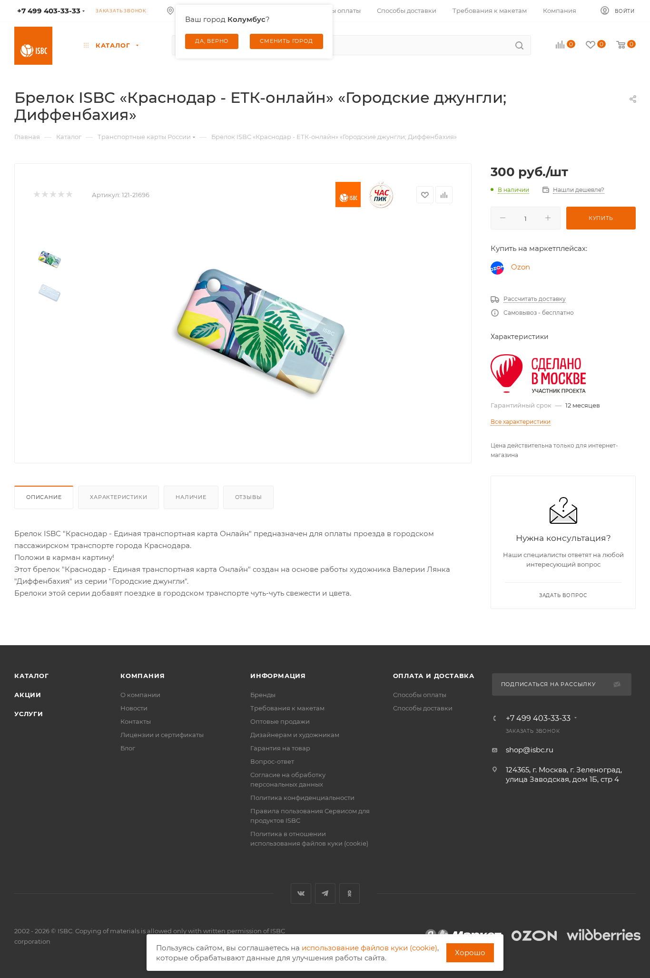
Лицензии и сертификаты (162, 734)
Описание (43, 497)
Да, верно (211, 41)
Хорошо (470, 952)
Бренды (263, 695)
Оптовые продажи (280, 721)
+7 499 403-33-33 (538, 718)
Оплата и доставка (434, 675)
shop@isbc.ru (529, 749)
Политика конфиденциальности (302, 797)
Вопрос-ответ (272, 761)
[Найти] (519, 45)
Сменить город (286, 41)
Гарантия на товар (280, 748)
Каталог (31, 675)
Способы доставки (423, 708)
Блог (127, 748)
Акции (27, 695)
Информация (278, 675)
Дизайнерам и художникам (294, 734)
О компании (140, 695)
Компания (142, 675)
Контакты (135, 721)
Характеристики (118, 497)
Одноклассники (349, 893)
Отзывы (248, 497)
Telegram (325, 893)
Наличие (191, 497)
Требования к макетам (287, 708)
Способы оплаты (419, 695)
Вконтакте (301, 893)
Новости (134, 708)
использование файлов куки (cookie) (369, 947)
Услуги (28, 714)
